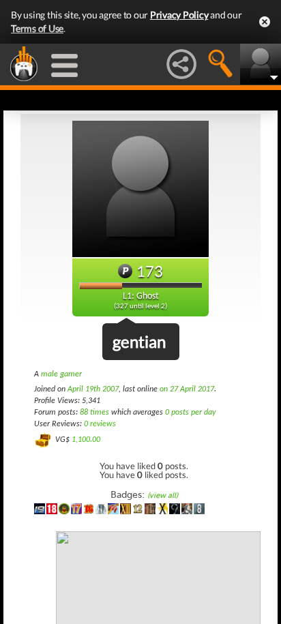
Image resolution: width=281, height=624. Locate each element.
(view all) (162, 495)
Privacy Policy (179, 14)
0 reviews (100, 424)
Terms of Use (37, 28)
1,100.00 (86, 440)
